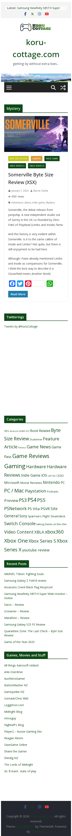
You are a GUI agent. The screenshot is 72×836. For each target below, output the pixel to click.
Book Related (40, 431)
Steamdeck (58, 516)
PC (63, 482)
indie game (38, 202)
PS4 (31, 499)
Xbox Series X (37, 165)
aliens (27, 202)
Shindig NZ (11, 758)
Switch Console (20, 523)
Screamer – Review (16, 611)
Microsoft (11, 482)
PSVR (45, 508)
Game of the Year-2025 (19, 642)
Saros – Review (14, 605)
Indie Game (52, 158)
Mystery (50, 202)
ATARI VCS (24, 431)
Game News (39, 447)
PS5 (41, 500)
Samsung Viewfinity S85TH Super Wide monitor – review (38, 10)
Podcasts (52, 491)
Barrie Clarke (40, 190)
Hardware (36, 466)
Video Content (19, 532)
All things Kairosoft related (21, 665)
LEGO (60, 475)
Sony (23, 516)
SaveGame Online (15, 745)
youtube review (36, 550)
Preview (11, 500)
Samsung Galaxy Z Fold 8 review (25, 580)
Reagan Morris (13, 738)
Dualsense (36, 439)
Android (14, 431)
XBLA (39, 532)
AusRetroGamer (14, 678)
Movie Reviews (31, 483)
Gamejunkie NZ (14, 692)
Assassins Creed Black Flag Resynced (28, 587)
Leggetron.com (14, 705)
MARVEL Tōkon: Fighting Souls (24, 574)
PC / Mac (14, 490)
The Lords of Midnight (18, 764)
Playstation (35, 491)
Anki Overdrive (13, 672)
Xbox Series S (17, 165)
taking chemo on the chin (51, 524)
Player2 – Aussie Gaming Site (23, 731)
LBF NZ (52, 475)
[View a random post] (63, 87)
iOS (44, 475)
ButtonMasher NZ (16, 685)
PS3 (23, 500)
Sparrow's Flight (39, 516)
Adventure (17, 202)
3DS (6, 431)
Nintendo (51, 482)
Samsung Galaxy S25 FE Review (24, 624)
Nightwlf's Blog (14, 725)
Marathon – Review (16, 618)
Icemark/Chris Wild (16, 698)
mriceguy (10, 718)
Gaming (36, 158)
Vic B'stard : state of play (20, 771)
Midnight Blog (13, 712)
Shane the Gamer (15, 751)
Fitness (22, 447)
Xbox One (16, 540)
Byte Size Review (18, 158)
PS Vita (34, 508)
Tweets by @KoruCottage (21, 326)
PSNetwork (15, 508)
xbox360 (54, 532)
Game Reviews (30, 456)
